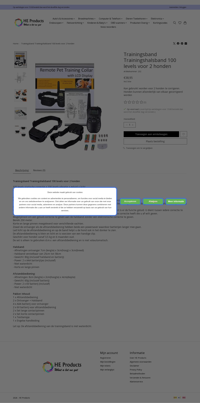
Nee (153, 201)
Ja (130, 201)
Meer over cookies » (176, 201)
